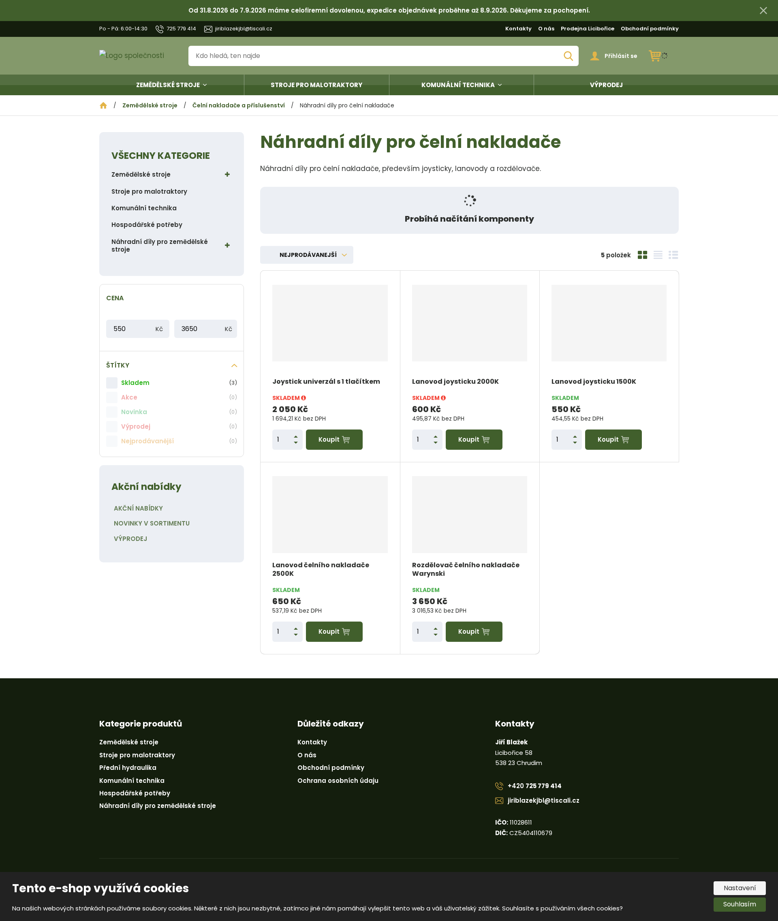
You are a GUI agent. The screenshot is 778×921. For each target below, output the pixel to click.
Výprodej (606, 85)
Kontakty (518, 28)
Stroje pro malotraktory (316, 85)
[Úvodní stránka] (138, 56)
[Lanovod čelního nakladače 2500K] (329, 514)
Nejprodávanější (147, 441)
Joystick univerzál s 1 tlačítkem (326, 382)
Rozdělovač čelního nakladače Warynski (465, 569)
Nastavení (740, 888)
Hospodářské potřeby (146, 224)
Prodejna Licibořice (587, 28)
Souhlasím (739, 904)
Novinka (134, 412)
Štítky (117, 365)
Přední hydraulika (127, 767)
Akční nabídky (138, 508)
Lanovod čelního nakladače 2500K (320, 569)
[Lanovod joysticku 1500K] (609, 322)
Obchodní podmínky (650, 28)
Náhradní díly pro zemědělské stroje (159, 245)
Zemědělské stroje (168, 85)
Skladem (135, 382)
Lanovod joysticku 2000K (455, 382)
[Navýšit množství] (296, 437)
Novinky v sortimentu (152, 523)
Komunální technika (458, 85)
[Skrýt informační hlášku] (763, 10)
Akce (129, 397)
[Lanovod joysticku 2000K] (469, 322)
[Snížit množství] (296, 443)
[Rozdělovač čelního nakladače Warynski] (469, 514)
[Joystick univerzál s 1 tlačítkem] (329, 322)
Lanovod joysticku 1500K (593, 382)
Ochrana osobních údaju (337, 780)
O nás (546, 28)
